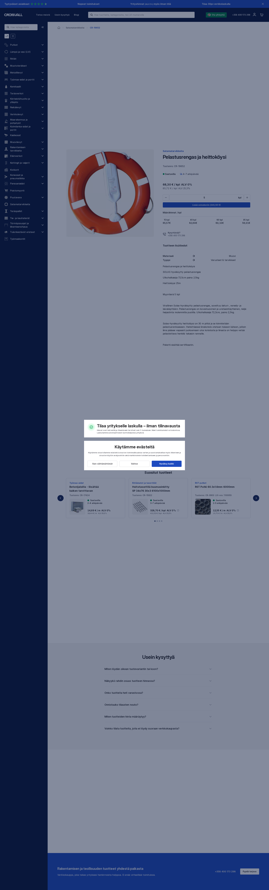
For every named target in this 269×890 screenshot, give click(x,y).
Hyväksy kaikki (166, 464)
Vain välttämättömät (102, 464)
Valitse (134, 464)
